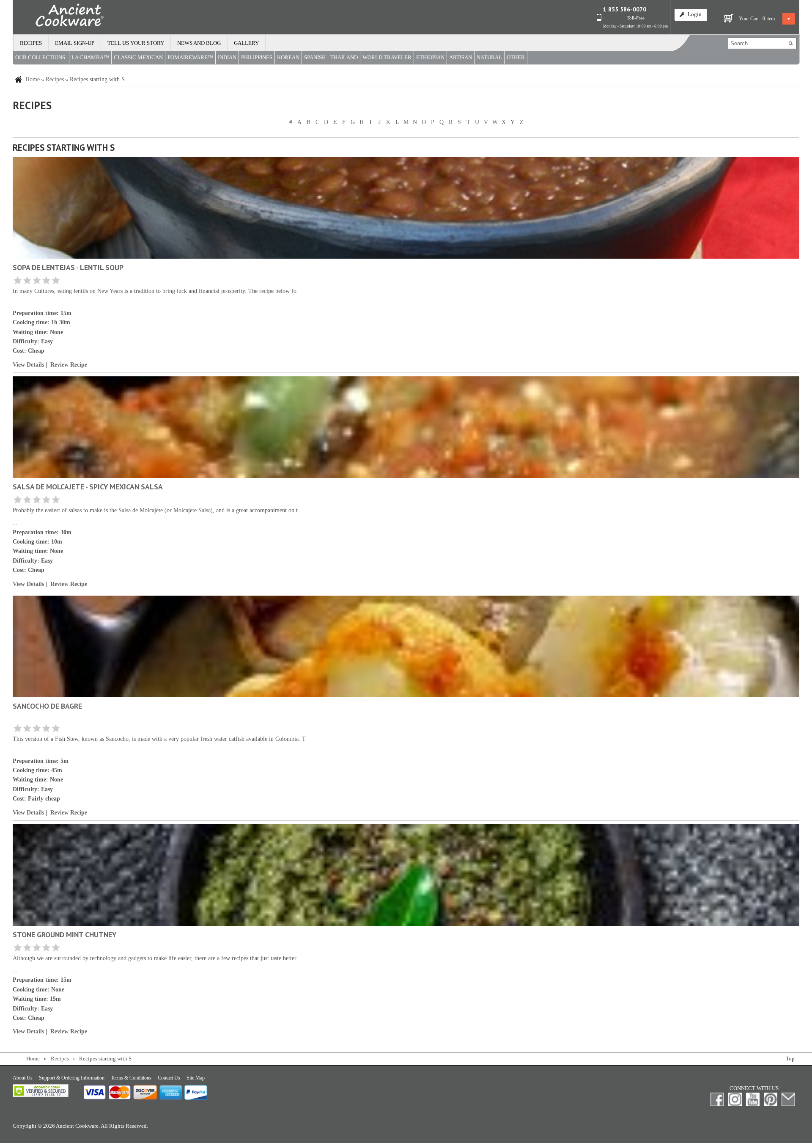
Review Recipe (68, 365)
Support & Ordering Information (71, 1078)
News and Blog (199, 43)
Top (790, 1059)
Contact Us (169, 1078)
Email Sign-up (74, 43)
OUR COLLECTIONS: (41, 58)
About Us (23, 1078)
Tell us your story (135, 43)
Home (32, 79)
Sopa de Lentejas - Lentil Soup (68, 267)
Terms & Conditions (131, 1078)
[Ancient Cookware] (58, 17)
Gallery (246, 43)
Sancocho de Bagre (47, 706)
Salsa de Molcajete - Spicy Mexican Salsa (88, 486)
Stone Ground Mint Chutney (64, 934)
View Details (28, 365)
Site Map (196, 1078)
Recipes (31, 43)
